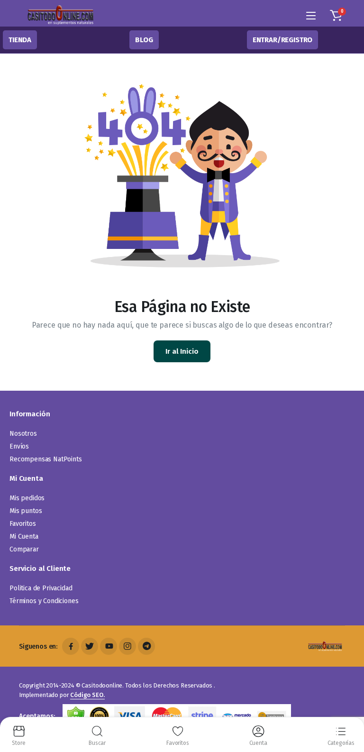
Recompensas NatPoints (45, 459)
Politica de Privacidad (40, 588)
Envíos (19, 446)
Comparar (24, 549)
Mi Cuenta (23, 536)
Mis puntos (25, 511)
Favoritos (22, 524)
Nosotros (23, 434)
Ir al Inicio (181, 351)
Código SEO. (87, 694)
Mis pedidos (27, 498)
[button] (336, 16)
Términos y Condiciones (43, 601)
